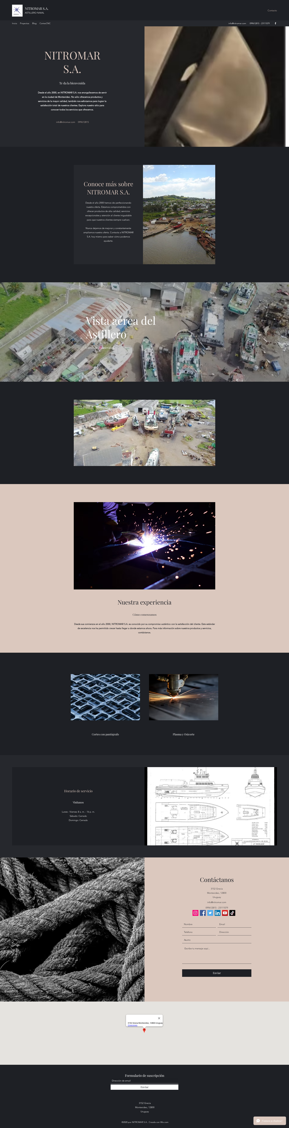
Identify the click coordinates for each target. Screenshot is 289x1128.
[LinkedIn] (218, 913)
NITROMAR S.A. (36, 8)
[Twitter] (210, 913)
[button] (272, 10)
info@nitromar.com (237, 23)
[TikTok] (232, 913)
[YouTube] (225, 913)
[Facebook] (275, 23)
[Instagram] (195, 913)
